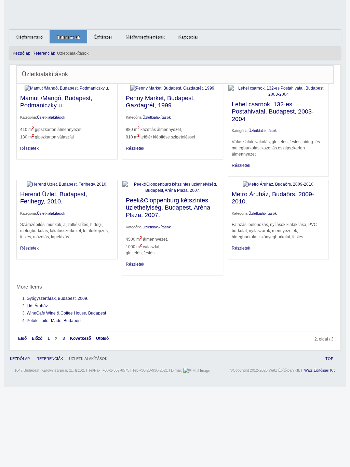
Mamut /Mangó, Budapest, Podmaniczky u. (56, 102)
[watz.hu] (63, 15)
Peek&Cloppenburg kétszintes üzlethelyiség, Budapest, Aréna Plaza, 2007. (168, 207)
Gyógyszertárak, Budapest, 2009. (57, 298)
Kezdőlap (21, 53)
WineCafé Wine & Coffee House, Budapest (66, 313)
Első (22, 338)
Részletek (29, 148)
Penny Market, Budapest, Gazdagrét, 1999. (160, 102)
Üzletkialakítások (51, 117)
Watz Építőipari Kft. (320, 370)
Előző (37, 338)
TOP (329, 359)
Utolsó (102, 338)
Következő (80, 338)
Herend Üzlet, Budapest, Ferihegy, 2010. (53, 198)
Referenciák (43, 53)
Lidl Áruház (37, 306)
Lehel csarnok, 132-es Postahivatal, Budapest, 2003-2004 (273, 111)
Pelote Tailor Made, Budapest (54, 320)
